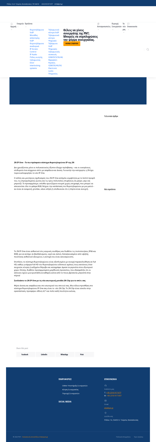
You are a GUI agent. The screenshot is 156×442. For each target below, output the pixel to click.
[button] (25, 354)
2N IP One (107, 149)
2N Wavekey (108, 172)
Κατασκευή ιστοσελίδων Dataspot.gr (35, 437)
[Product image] (112, 202)
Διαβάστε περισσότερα (113, 218)
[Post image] (111, 124)
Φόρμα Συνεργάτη (71, 43)
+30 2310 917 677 (47, 4)
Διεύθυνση (108, 416)
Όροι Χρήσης (138, 437)
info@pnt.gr (58, 4)
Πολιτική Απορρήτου (123, 437)
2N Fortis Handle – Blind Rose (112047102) (120, 240)
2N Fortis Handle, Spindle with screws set (120, 270)
